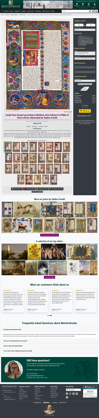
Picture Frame (30, 11)
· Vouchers (36, 397)
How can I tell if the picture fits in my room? (15, 341)
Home (2, 14)
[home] (2, 11)
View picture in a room (56, 189)
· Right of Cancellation (23, 395)
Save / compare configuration (85, 84)
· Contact (20, 388)
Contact (53, 11)
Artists (11, 11)
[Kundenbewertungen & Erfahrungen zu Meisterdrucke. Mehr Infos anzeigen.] (90, 391)
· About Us (21, 398)
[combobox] (84, 30)
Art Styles (23, 11)
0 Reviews (40, 191)
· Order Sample (37, 398)
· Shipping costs (37, 391)
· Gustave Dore (53, 397)
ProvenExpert (10, 309)
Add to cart (86, 111)
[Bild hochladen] (96, 11)
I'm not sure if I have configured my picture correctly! (18, 351)
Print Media (38, 11)
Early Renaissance (14, 14)
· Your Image (37, 388)
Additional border (77, 28)
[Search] (90, 11)
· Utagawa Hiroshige (54, 395)
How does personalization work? (12, 329)
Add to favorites (30, 189)
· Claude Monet (53, 390)
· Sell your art (37, 390)
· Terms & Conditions (23, 391)
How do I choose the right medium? (13, 346)
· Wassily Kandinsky (54, 393)
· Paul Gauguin (53, 391)
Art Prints (6, 11)
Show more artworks (49, 277)
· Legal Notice (21, 390)
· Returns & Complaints (23, 397)
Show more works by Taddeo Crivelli (49, 235)
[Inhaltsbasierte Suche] (93, 11)
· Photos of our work (38, 395)
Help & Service (45, 11)
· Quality (36, 393)
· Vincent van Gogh (54, 388)
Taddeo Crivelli (22, 14)
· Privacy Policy (22, 393)
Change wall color (42, 189)
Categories (17, 11)
